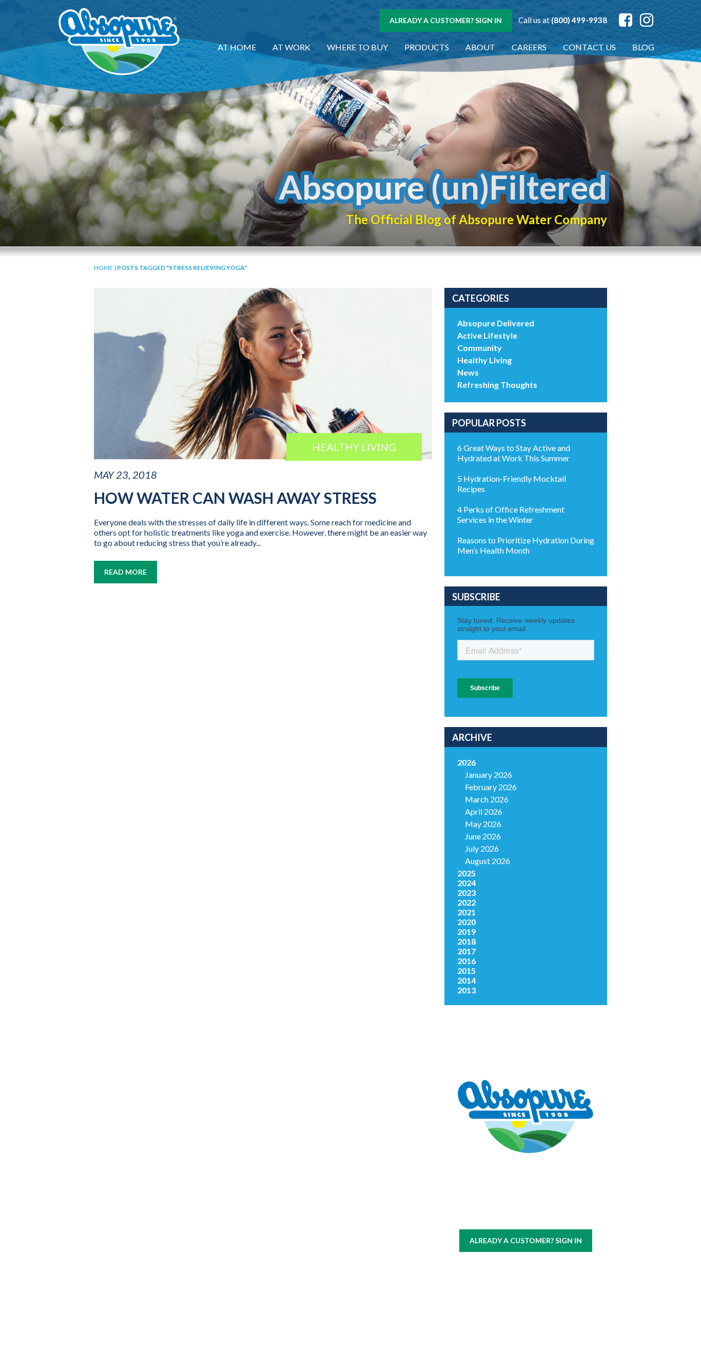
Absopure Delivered (495, 323)
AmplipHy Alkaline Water (220, 1314)
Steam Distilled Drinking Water (220, 1255)
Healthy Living (484, 360)
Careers (529, 47)
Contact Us (589, 47)
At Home (237, 47)
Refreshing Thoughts (497, 384)
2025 (466, 873)
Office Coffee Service (136, 1276)
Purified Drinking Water (220, 1224)
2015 (466, 970)
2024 (466, 883)
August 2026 (487, 861)
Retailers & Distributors (305, 1218)
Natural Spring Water (220, 1197)
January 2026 (488, 774)
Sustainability (305, 1201)
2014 (466, 980)
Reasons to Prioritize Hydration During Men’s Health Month (525, 545)
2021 (466, 912)
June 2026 (483, 836)
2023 (466, 892)
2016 (466, 961)
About (480, 47)
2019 (466, 931)
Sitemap (501, 1214)
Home (103, 267)
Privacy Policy (541, 1214)
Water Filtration (136, 1298)
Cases (136, 1179)
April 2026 (483, 811)
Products (426, 47)
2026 (466, 762)
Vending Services (136, 1320)
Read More (125, 571)
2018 (466, 941)
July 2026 (482, 848)
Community (479, 347)
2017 (466, 951)
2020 (466, 922)
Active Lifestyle (487, 335)
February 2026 (491, 787)
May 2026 (483, 824)
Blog (643, 47)
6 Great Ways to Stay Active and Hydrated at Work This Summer (513, 453)
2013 (466, 990)
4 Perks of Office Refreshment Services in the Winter (510, 514)
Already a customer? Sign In (446, 20)
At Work (291, 47)
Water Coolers (136, 1192)
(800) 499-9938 (579, 20)
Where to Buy (357, 47)
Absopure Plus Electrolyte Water (220, 1287)
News (468, 372)
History (305, 1167)
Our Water (136, 1167)
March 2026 (487, 799)
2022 (466, 902)
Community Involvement (305, 1184)
